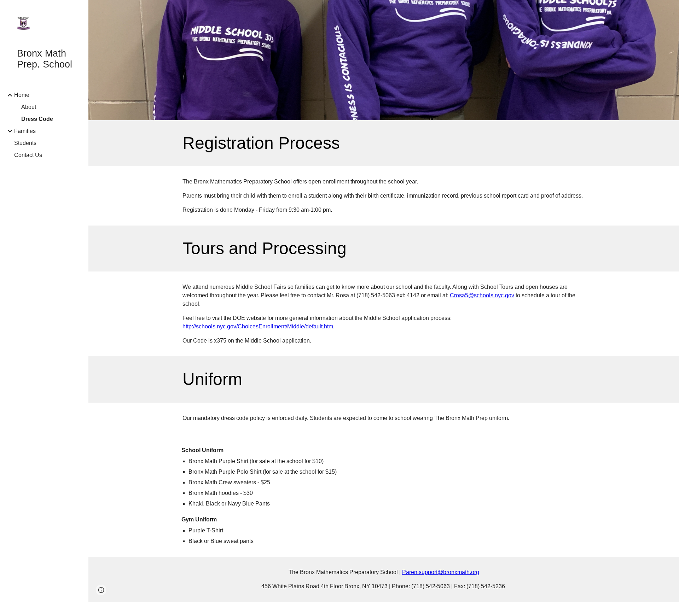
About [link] (28, 107)
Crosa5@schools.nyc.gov (482, 295)
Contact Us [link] (28, 155)
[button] (101, 590)
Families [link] (25, 131)
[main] (384, 143)
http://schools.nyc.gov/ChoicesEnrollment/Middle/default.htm (257, 326)
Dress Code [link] (37, 119)
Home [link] (21, 95)
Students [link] (25, 143)
